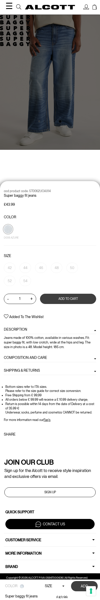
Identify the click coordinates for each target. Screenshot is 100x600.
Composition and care (25, 358)
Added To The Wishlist (26, 317)
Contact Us (54, 524)
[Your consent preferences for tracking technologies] (91, 591)
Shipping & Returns (22, 370)
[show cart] (94, 7)
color (10, 217)
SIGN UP (50, 492)
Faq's (47, 420)
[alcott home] (50, 7)
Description (15, 329)
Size (7, 256)
